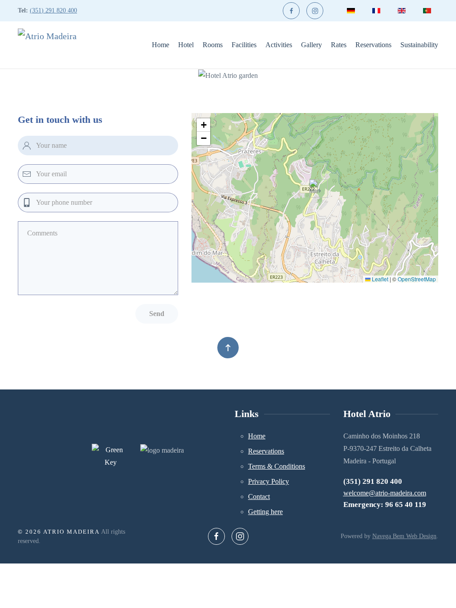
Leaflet (379, 279)
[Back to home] (55, 45)
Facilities (244, 45)
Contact (259, 496)
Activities (278, 45)
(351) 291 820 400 (53, 10)
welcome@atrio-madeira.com (384, 493)
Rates (338, 45)
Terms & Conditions (276, 466)
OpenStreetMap (417, 279)
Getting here (265, 511)
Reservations (373, 45)
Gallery (311, 45)
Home (160, 45)
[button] (315, 188)
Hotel (186, 45)
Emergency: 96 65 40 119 (384, 504)
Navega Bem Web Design (404, 536)
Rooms (213, 45)
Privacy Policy (268, 481)
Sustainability (419, 45)
